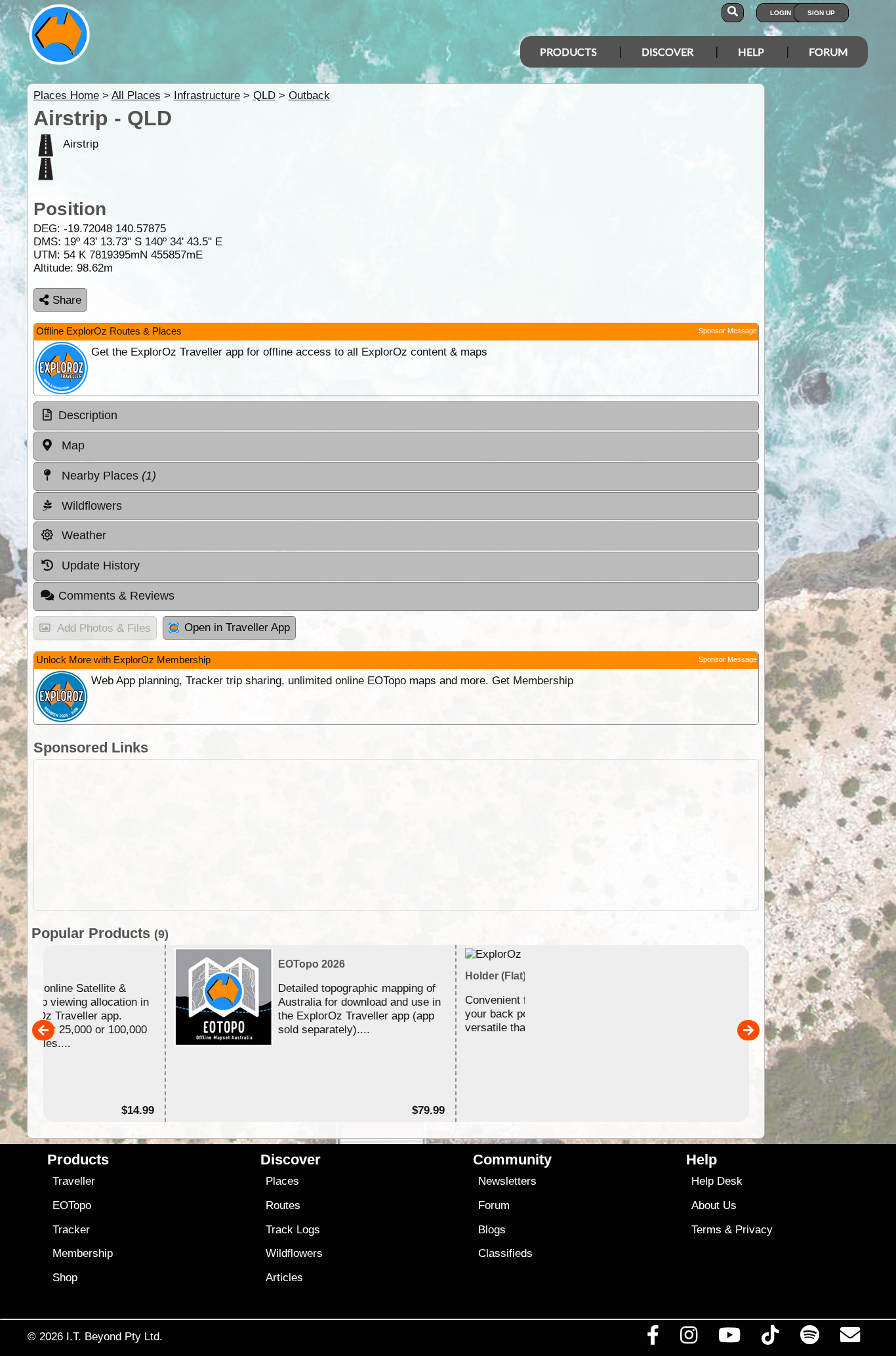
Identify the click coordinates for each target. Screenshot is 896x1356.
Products (568, 51)
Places (282, 1181)
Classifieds (505, 1253)
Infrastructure (207, 95)
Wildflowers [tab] (90, 505)
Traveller (73, 1181)
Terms (706, 1229)
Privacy (754, 1229)
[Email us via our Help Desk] (850, 1338)
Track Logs (293, 1229)
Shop (64, 1277)
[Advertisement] (396, 835)
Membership (82, 1253)
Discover (667, 51)
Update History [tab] (99, 565)
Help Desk (717, 1181)
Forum (828, 51)
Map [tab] (71, 445)
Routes (283, 1205)
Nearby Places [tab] (107, 475)
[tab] (396, 415)
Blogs (492, 1229)
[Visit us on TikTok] (770, 1338)
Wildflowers (294, 1253)
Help (751, 51)
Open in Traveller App (237, 627)
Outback (309, 95)
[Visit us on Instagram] (688, 1338)
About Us (714, 1205)
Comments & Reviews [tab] (116, 595)
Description (87, 415)
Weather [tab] (82, 535)
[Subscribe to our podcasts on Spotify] (809, 1338)
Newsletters (507, 1181)
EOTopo (71, 1205)
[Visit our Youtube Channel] (730, 1338)
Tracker (71, 1229)
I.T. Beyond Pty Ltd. (114, 1336)
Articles (284, 1277)
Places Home (66, 95)
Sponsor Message (728, 331)
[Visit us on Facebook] (652, 1338)
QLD (264, 95)
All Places (136, 95)
